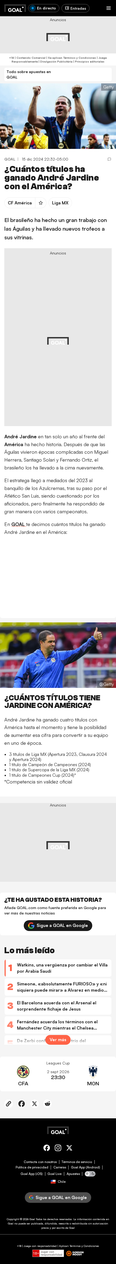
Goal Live (54, 1174)
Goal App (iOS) (32, 1174)
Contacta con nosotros (40, 1162)
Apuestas (73, 1174)
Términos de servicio (77, 1162)
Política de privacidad (32, 1167)
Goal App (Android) (85, 1167)
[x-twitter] (69, 1149)
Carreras (59, 1167)
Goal (32, 1219)
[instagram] (58, 1149)
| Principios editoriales (88, 61)
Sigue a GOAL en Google (62, 925)
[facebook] (46, 1149)
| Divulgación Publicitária (55, 61)
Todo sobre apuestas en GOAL (28, 74)
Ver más (58, 1039)
